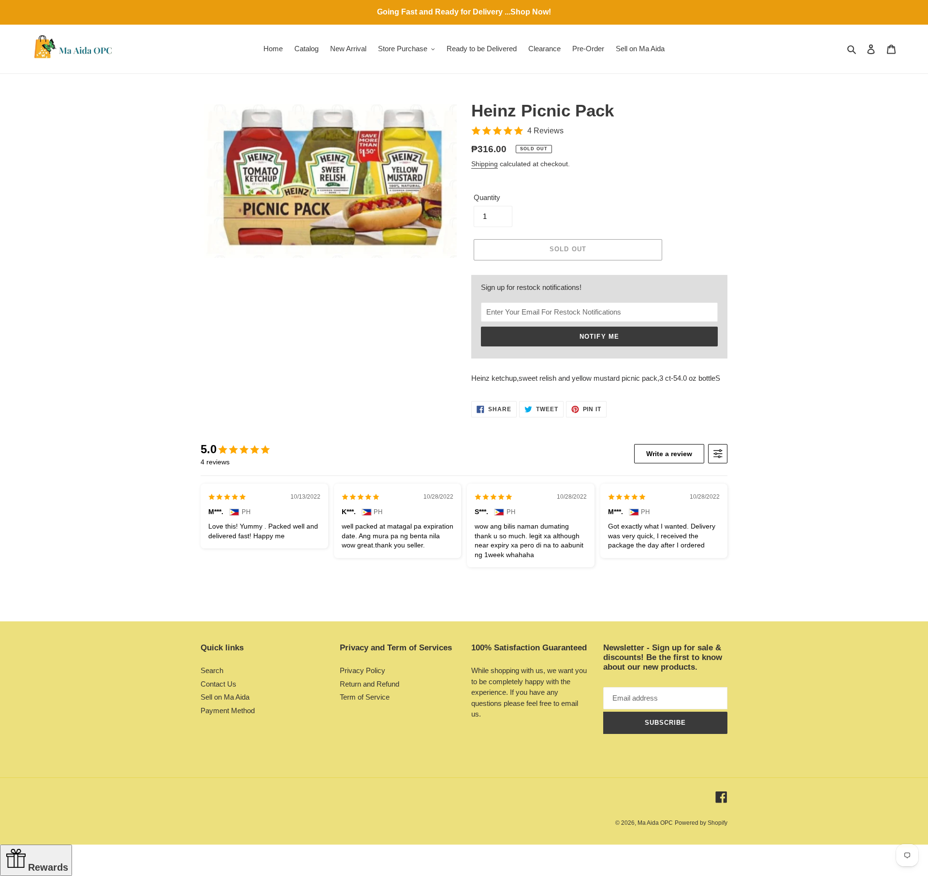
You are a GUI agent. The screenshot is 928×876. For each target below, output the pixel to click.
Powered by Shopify (701, 822)
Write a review (669, 454)
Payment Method (228, 710)
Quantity (487, 197)
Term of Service (365, 697)
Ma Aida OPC (655, 822)
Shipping (484, 164)
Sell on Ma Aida (225, 697)
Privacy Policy (362, 670)
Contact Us (218, 684)
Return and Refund (369, 684)
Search (212, 670)
